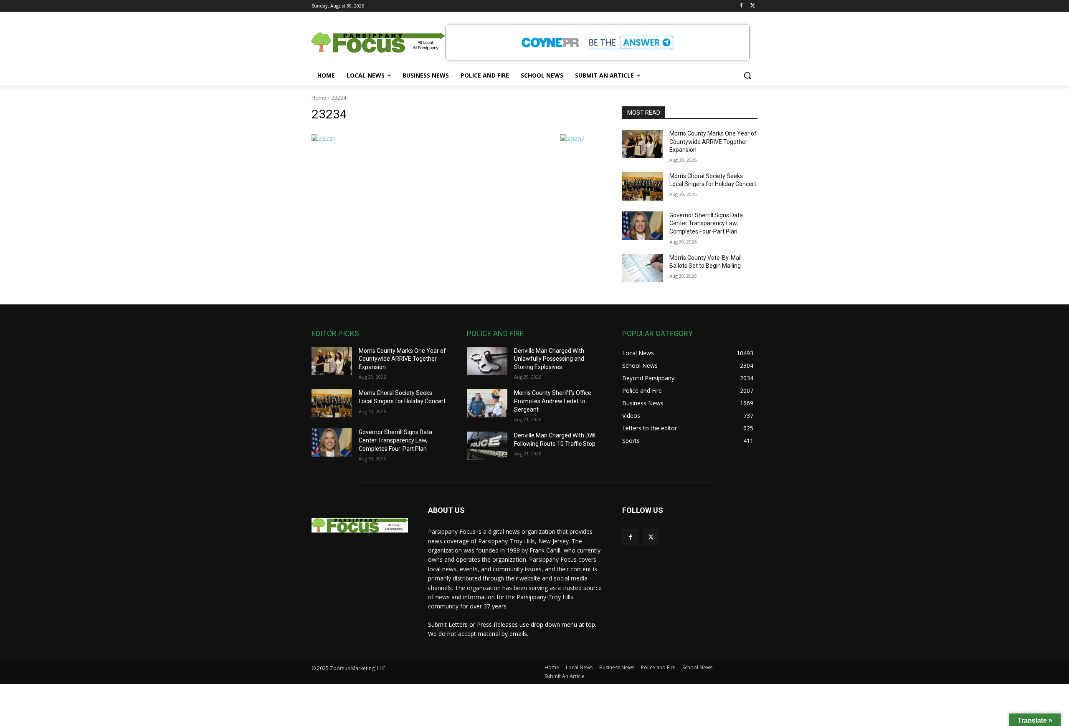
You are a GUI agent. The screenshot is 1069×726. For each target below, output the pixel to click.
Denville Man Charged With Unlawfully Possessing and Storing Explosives (549, 358)
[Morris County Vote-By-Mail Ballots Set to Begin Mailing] (642, 268)
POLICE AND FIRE (495, 333)
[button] (747, 75)
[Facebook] (741, 6)
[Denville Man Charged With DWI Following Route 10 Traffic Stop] (487, 446)
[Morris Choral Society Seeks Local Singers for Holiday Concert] (642, 186)
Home (319, 97)
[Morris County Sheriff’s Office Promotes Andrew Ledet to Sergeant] (487, 403)
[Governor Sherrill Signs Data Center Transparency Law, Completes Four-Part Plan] (642, 225)
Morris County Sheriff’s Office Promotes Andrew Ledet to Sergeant (552, 400)
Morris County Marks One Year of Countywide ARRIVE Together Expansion (713, 141)
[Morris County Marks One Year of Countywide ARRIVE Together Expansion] (642, 144)
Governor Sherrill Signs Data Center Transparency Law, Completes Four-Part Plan (706, 223)
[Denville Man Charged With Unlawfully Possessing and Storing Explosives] (487, 361)
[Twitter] (752, 6)
